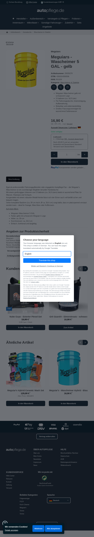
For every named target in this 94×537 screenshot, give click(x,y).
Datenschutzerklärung (29, 298)
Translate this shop (47, 260)
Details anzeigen (11, 530)
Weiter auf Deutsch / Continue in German (47, 266)
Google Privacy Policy (40, 276)
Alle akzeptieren (53, 529)
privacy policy (35, 282)
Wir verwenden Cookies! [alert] (16, 527)
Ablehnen (38, 529)
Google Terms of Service (53, 274)
